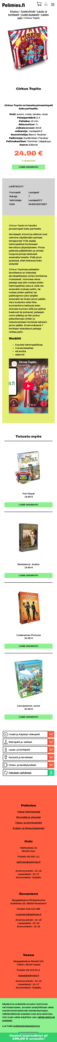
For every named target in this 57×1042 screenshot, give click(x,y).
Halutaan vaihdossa (20, 773)
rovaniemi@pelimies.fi (28, 914)
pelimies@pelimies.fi (29, 862)
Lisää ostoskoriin (28, 167)
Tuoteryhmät (28, 11)
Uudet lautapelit (30, 15)
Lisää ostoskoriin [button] (28, 505)
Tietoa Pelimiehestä (28, 812)
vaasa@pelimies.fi (28, 975)
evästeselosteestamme (26, 1026)
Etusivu (14, 11)
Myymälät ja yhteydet (28, 817)
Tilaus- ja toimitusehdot (28, 823)
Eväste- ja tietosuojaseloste (28, 828)
